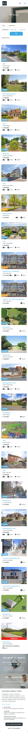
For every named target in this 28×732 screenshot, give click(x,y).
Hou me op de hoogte (14, 669)
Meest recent (5, 37)
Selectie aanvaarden (14, 728)
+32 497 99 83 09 (20, 3)
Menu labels (25, 3)
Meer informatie (6, 704)
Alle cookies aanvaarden (14, 724)
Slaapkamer (5, 29)
